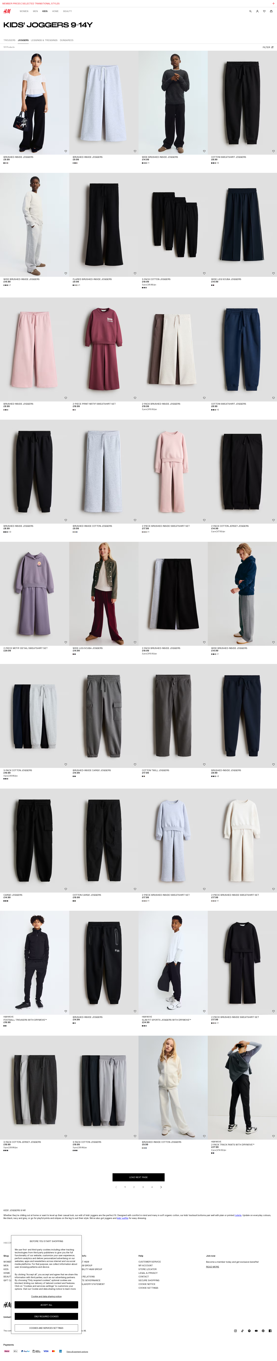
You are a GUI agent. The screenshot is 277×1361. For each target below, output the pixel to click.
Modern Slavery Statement (88, 1284)
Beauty (67, 11)
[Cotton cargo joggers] (103, 841)
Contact (143, 1276)
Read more (212, 1267)
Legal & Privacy (148, 1273)
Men (35, 11)
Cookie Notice (146, 1284)
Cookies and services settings (46, 1328)
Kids (44, 11)
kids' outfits (122, 1218)
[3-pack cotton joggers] (173, 225)
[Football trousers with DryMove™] (34, 963)
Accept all (46, 1305)
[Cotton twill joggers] (173, 716)
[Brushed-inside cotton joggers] (103, 472)
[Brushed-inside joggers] (34, 103)
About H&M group (81, 1265)
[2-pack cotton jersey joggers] (242, 472)
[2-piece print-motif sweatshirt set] (103, 349)
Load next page (138, 1177)
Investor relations (83, 1276)
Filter (266, 47)
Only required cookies (46, 1316)
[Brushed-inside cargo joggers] (103, 716)
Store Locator (147, 1269)
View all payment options (77, 1352)
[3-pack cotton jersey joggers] (34, 1088)
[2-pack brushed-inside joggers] (173, 349)
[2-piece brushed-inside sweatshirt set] (173, 472)
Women (24, 11)
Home (55, 11)
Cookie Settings (148, 1288)
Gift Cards (10, 1280)
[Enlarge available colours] (6, 163)
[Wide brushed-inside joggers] (173, 103)
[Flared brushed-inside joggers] (103, 225)
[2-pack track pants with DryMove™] (242, 1088)
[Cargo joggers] (34, 841)
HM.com (7, 1243)
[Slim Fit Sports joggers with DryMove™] (173, 963)
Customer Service (149, 1261)
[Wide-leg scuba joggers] (242, 225)
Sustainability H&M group (86, 1269)
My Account (145, 1265)
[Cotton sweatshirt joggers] (242, 103)
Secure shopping (148, 1280)
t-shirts (238, 1215)
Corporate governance (85, 1280)
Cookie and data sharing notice (46, 1296)
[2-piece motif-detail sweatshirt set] (34, 594)
